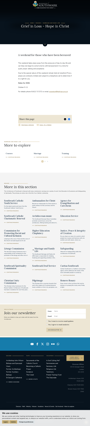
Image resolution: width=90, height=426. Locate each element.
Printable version (27, 125)
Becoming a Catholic (33, 366)
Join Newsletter (53, 330)
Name (50, 311)
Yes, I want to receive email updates (60, 321)
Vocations (41, 406)
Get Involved (59, 406)
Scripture (29, 372)
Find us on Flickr (53, 344)
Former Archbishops (13, 369)
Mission (38, 23)
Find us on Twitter (42, 344)
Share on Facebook (69, 119)
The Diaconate (51, 378)
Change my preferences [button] (26, 422)
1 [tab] (42, 161)
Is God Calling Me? (53, 360)
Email (50, 316)
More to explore (69, 406)
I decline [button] (13, 422)
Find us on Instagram (47, 344)
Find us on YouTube (32, 344)
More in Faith (33, 379)
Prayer (28, 369)
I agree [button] (6, 422)
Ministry (28, 406)
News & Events (49, 406)
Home (32, 23)
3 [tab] (47, 161)
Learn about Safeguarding (74, 358)
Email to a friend (45, 125)
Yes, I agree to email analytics (58, 324)
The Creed (30, 375)
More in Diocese (14, 382)
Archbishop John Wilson (14, 360)
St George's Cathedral (14, 378)
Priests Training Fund (53, 375)
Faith (23, 406)
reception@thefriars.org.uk (58, 92)
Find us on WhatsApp (58, 344)
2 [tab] (45, 161)
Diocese (18, 406)
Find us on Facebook (37, 344)
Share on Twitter (65, 119)
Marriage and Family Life (51, 23)
